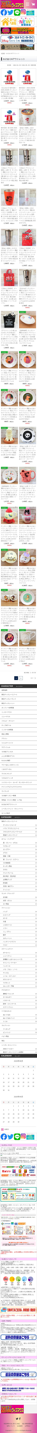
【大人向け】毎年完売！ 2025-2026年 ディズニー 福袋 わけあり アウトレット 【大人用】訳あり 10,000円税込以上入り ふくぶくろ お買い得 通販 (9, 93)
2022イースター (8, 1049)
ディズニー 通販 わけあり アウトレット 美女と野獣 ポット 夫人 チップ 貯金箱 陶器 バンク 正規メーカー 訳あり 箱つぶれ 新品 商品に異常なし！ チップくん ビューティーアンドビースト (27, 575)
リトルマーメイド (7, 743)
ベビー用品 (5, 1036)
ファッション (6, 908)
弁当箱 (5, 897)
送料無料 (4, 690)
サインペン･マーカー (10, 962)
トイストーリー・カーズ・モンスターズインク (17, 782)
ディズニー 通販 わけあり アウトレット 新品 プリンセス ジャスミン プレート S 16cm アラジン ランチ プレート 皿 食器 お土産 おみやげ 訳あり (27, 414)
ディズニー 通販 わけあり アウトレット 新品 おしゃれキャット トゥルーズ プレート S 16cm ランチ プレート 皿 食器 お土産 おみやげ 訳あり (27, 614)
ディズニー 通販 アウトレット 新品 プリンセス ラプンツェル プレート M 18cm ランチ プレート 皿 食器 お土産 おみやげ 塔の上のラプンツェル (9, 376)
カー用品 (6, 904)
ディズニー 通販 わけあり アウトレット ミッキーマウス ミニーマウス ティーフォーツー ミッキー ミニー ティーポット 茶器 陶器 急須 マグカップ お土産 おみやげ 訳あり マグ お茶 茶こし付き (27, 533)
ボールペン (6, 952)
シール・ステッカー (9, 976)
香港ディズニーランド (10, 835)
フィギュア (6, 1029)
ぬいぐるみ (6, 1015)
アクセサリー (6, 990)
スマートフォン (8, 1007)
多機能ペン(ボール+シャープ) (12, 959)
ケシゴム (6, 973)
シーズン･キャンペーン (9, 1045)
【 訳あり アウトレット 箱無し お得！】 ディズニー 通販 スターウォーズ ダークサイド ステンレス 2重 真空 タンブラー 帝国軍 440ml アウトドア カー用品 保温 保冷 (27, 174)
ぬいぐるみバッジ (9, 1018)
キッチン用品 (7, 866)
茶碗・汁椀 (6, 856)
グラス (5, 853)
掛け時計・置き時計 (9, 876)
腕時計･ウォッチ (8, 994)
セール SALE (6, 813)
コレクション (6, 1025)
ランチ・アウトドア (8, 893)
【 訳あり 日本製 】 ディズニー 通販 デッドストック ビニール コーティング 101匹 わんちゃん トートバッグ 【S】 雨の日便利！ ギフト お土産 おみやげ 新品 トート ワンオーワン (27, 255)
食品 (3, 1040)
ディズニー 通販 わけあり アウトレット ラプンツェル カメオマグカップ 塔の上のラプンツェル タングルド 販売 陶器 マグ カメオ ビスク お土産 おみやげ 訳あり (27, 655)
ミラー (5, 928)
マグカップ (6, 846)
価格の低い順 (17, 65)
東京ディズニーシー (8, 703)
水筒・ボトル (7, 900)
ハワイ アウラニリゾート (11, 828)
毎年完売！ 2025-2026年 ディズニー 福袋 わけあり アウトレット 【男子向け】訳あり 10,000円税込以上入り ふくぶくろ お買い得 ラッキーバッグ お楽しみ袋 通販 (27, 94)
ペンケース (6, 966)
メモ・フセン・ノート (10, 969)
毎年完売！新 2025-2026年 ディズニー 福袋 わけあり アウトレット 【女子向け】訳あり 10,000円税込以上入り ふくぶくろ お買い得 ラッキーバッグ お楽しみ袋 (9, 134)
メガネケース (7, 925)
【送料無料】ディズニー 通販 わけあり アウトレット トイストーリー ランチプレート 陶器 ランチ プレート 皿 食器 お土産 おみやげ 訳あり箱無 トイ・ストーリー (9, 492)
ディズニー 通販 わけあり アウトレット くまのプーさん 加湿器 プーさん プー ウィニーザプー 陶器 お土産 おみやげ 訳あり (9, 450)
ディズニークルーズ (9, 825)
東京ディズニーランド (9, 699)
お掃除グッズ (7, 879)
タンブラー (6, 849)
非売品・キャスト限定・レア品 (12, 800)
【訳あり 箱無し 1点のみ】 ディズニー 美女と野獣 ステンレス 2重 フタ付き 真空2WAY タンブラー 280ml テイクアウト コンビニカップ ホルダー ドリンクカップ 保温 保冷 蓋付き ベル (27, 135)
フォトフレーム (8, 873)
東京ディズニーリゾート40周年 (13, 1052)
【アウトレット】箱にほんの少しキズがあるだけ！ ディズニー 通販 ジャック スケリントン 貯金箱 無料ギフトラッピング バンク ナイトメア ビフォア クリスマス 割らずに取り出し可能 (9, 338)
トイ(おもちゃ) (6, 1011)
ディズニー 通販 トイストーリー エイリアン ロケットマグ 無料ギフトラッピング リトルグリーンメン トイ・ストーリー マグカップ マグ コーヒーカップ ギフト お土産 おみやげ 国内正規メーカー (9, 533)
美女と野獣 (5, 734)
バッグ (5, 911)
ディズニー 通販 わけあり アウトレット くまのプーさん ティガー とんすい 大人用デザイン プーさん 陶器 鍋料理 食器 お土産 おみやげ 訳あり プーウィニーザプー (9, 574)
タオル (5, 869)
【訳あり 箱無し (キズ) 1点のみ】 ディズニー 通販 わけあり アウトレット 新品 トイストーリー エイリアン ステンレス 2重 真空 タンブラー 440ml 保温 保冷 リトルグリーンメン (9, 254)
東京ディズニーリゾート (9, 694)
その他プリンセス (7, 751)
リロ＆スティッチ (7, 778)
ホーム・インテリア (8, 839)
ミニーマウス (6, 716)
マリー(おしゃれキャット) (10, 765)
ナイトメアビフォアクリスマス (12, 787)
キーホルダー (7, 997)
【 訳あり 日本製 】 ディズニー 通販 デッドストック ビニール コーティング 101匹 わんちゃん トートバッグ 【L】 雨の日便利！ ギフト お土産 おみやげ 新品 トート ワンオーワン (9, 296)
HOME (3, 53)
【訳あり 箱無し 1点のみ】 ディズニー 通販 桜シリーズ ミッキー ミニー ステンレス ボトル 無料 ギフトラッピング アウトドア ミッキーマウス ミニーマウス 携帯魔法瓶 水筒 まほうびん (27, 215)
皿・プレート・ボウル (10, 843)
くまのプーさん (7, 769)
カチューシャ (7, 938)
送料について (11, 1426)
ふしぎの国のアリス (8, 756)
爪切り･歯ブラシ (8, 886)
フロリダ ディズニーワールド (12, 832)
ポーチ (5, 918)
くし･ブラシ (7, 931)
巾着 (4, 921)
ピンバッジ (6, 1032)
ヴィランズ (5, 791)
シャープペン (7, 956)
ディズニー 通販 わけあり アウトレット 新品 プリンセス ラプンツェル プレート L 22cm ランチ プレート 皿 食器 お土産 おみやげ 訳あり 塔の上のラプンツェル (9, 655)
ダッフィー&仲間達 (8, 708)
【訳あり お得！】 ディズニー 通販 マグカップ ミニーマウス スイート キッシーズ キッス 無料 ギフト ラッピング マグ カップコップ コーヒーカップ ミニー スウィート (27, 492)
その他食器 (6, 863)
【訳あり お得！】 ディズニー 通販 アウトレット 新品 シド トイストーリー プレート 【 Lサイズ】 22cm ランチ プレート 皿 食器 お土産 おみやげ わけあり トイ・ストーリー (27, 452)
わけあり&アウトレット (9, 804)
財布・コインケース (9, 1004)
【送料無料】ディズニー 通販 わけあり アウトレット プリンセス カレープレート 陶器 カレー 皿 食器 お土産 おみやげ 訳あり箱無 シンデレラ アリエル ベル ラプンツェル (27, 337)
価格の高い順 (25, 65)
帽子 (4, 935)
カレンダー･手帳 (8, 986)
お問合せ (27, 1426)
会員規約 (20, 1426)
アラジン (4, 738)
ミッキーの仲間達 (7, 730)
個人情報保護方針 (27, 1423)
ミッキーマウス (7, 712)
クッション (6, 889)
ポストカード (7, 979)
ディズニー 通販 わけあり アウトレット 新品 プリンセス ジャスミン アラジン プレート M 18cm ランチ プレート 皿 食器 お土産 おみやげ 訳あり (27, 376)
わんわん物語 (6, 760)
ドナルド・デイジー (8, 721)
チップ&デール (6, 725)
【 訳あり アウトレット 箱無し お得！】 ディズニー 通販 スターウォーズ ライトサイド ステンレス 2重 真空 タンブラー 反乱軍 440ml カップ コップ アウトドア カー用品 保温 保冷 (9, 175)
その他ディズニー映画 (9, 795)
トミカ (5, 1021)
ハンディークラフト (9, 941)
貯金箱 (5, 883)
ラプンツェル (6, 747)
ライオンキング (7, 773)
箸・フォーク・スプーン (11, 859)
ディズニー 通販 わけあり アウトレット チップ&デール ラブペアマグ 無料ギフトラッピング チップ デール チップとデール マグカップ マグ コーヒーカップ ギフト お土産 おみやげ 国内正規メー (9, 616)
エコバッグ (6, 915)
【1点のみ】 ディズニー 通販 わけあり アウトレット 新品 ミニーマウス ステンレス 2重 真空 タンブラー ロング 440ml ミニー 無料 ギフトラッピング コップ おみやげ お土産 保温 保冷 (27, 296)
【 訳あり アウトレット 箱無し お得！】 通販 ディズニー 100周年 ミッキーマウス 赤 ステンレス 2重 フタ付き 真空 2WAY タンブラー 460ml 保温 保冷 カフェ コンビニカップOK (9, 214)
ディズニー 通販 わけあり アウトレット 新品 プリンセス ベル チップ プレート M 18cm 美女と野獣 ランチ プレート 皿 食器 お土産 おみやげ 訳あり (9, 414)
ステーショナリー (7, 949)
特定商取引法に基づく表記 (12, 1423)
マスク (5, 945)
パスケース (6, 1000)
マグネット (6, 983)
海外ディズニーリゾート (9, 821)
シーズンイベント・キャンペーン (12, 809)
